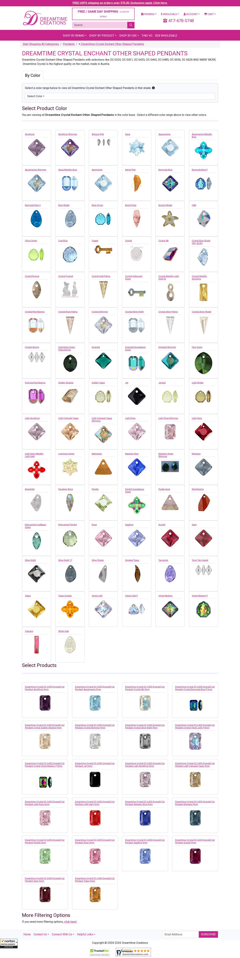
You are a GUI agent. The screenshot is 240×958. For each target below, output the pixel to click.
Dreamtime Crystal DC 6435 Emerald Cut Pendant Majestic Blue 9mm (145, 803)
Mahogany (97, 454)
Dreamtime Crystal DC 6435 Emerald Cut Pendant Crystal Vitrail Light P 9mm (195, 726)
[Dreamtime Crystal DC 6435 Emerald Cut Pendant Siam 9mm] (45, 894)
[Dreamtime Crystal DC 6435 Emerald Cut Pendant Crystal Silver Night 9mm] (145, 741)
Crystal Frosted (65, 276)
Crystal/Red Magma (34, 312)
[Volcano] (36, 644)
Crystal (128, 241)
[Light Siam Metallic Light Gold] (36, 470)
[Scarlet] (170, 538)
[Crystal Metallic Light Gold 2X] (170, 292)
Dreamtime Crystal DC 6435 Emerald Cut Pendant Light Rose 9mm (44, 803)
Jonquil (162, 383)
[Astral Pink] (136, 183)
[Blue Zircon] (103, 218)
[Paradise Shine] (70, 502)
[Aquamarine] (170, 147)
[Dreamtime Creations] (45, 18)
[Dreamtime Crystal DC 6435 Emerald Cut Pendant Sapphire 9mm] (145, 856)
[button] (9, 943)
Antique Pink (98, 134)
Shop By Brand (73, 35)
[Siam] (203, 538)
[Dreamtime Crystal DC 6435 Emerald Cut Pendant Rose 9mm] (95, 856)
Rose (94, 525)
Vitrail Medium (165, 596)
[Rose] (103, 538)
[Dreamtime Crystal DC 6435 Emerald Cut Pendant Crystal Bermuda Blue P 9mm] (195, 705)
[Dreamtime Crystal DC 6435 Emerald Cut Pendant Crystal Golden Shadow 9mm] (45, 741)
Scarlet (161, 525)
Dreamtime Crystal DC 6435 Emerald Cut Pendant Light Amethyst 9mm (145, 764)
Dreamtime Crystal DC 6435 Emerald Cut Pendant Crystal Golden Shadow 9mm (44, 726)
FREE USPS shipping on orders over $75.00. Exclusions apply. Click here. (120, 3)
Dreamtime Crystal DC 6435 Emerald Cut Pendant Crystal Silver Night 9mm (145, 726)
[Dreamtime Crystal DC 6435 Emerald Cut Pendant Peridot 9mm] (45, 856)
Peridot (95, 489)
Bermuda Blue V (33, 205)
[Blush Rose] (136, 218)
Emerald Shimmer (167, 347)
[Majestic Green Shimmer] (170, 466)
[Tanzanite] (170, 573)
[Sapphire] (136, 538)
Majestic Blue (131, 454)
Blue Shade (63, 205)
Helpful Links (85, 934)
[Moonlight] (36, 502)
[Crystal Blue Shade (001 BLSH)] (203, 257)
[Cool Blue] (70, 254)
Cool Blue (63, 241)
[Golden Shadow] (70, 396)
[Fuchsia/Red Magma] (36, 396)
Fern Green (197, 347)
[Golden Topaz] (103, 396)
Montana (196, 454)
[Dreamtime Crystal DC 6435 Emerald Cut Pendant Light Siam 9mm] (95, 818)
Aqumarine (97, 170)
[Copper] (103, 249)
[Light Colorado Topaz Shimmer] (103, 434)
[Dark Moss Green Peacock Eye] (70, 363)
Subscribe (208, 934)
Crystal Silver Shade (201, 312)
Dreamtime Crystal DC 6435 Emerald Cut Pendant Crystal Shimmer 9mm (95, 726)
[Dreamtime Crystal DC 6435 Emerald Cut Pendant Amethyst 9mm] (45, 703)
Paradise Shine (65, 489)
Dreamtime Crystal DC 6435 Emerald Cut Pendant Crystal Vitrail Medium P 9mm (44, 764)
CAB (194, 205)
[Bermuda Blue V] (36, 218)
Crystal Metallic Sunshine (199, 277)
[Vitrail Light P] (136, 609)
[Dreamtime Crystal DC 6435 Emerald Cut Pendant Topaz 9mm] (95, 894)
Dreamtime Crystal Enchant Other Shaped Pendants (112, 44)
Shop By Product (101, 35)
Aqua (127, 134)
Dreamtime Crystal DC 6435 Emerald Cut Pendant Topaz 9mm (95, 879)
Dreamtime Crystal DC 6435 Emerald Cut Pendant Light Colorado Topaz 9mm (195, 764)
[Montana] (203, 467)
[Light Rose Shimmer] (170, 431)
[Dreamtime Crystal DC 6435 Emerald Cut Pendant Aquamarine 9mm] (95, 703)
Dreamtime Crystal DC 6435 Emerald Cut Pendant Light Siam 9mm (95, 803)
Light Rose (130, 418)
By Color (32, 75)
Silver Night (30, 560)
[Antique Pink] (103, 142)
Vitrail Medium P (200, 596)
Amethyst (29, 134)
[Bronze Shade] (170, 218)
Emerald (96, 347)
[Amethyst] (36, 147)
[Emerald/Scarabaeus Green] (136, 363)
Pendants (69, 44)
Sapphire (129, 525)
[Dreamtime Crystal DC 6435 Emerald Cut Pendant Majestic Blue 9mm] (145, 818)
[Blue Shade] (70, 218)
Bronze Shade (165, 205)
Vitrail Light (97, 596)
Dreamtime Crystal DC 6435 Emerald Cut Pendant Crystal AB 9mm (145, 688)
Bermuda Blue (165, 170)
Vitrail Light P (131, 596)
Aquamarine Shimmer (35, 170)
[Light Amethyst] (36, 431)
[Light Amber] (203, 396)
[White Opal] (70, 644)
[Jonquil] (170, 396)
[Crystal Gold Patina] (103, 289)
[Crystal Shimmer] (103, 325)
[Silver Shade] (103, 573)
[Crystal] (136, 253)
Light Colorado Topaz (68, 418)
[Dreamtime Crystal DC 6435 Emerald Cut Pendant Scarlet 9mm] (195, 856)
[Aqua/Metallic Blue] (70, 183)
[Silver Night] (36, 573)
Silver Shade (98, 560)
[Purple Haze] (170, 502)
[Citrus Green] (36, 254)
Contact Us (40, 934)
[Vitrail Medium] (170, 609)
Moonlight (30, 489)
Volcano (29, 631)
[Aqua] (136, 147)
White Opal (63, 631)
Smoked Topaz (132, 560)
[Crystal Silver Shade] (203, 325)
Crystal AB (163, 241)
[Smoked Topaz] (136, 573)
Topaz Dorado (65, 596)
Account (192, 14)
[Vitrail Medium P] (203, 609)
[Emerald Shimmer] (170, 360)
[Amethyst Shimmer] (70, 147)
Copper (95, 241)
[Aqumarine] (103, 183)
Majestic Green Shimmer (165, 455)
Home (27, 934)
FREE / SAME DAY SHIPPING (103, 14)
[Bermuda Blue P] (203, 183)
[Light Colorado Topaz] (70, 431)
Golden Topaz (98, 383)
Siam (194, 525)
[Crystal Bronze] (36, 289)
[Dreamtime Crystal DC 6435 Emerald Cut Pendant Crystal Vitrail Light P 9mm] (195, 741)
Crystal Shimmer (100, 312)
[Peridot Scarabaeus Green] (136, 505)
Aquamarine (164, 134)
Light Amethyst (32, 418)
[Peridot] (103, 503)
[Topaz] (36, 609)
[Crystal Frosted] (70, 289)
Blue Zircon (97, 205)
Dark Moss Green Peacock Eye (66, 348)
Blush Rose (130, 205)
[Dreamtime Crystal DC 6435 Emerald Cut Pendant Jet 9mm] (95, 779)
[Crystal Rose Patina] (70, 325)
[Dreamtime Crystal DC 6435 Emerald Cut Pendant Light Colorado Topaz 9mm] (195, 779)
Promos (149, 14)
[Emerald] (103, 360)
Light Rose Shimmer (168, 418)
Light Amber (197, 383)
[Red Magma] (203, 502)
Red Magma (198, 489)
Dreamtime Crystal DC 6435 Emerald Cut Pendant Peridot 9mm (44, 841)
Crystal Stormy (32, 347)
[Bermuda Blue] (170, 183)
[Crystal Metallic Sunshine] (203, 292)
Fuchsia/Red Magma (35, 383)
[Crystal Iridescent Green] (136, 292)
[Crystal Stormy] (36, 357)
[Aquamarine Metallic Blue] (203, 150)
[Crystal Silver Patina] (170, 325)
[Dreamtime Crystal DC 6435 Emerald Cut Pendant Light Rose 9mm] (45, 818)
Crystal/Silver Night (134, 312)
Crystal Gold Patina (101, 276)
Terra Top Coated (200, 560)
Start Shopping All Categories (41, 44)
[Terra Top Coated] (203, 570)
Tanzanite (163, 560)
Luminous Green (66, 454)
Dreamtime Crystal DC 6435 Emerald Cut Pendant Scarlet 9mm (195, 841)
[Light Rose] (136, 431)
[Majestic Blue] (136, 467)
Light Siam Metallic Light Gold (34, 455)
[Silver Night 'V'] (70, 573)
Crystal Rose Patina (67, 312)
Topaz (28, 596)
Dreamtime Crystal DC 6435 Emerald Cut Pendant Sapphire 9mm (145, 841)
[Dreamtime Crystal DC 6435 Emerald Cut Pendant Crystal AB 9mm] (145, 703)
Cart (210, 14)
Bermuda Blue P (199, 170)
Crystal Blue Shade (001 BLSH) (201, 242)
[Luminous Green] (70, 467)
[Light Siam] (203, 431)
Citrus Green (31, 241)
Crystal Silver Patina (168, 312)
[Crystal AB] (170, 254)
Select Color (34, 96)
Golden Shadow (65, 383)
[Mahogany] (103, 467)
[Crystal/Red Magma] (36, 325)
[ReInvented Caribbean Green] (36, 541)
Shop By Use (128, 35)
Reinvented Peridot (67, 525)
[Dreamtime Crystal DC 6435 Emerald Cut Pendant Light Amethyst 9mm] (145, 779)
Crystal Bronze (32, 276)
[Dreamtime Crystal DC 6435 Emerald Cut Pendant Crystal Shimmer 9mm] (95, 741)
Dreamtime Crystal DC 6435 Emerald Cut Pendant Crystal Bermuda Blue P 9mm (195, 688)
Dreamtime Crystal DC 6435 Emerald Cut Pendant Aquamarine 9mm (95, 688)
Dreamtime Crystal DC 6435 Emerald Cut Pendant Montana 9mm (195, 803)
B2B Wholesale (166, 35)
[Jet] (136, 396)
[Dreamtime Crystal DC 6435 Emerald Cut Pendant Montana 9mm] (195, 818)
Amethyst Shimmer (67, 134)
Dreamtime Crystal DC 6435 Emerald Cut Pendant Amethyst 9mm (44, 688)
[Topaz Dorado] (70, 609)
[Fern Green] (203, 363)
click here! (70, 921)
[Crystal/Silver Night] (136, 325)
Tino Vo (147, 35)
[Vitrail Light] (103, 609)
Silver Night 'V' (65, 560)
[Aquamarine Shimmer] (36, 183)
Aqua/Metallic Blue (67, 170)
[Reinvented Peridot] (70, 538)
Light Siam (197, 418)
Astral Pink (130, 170)
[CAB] (203, 218)
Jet (126, 383)
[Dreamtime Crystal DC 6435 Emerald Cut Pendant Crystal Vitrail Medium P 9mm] (45, 782)
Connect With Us (62, 934)
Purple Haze (164, 489)
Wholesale (170, 14)
